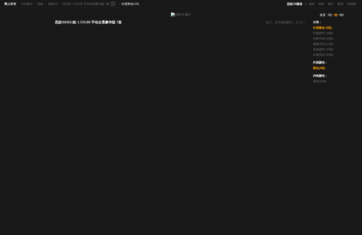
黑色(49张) (320, 81)
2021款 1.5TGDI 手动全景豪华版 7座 (85, 4)
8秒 (341, 15)
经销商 (351, 4)
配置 (341, 4)
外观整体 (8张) (322, 27)
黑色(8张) (319, 68)
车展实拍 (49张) (323, 55)
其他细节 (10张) (323, 49)
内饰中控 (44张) (323, 38)
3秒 (330, 15)
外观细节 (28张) (323, 33)
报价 (312, 4)
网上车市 (10, 4)
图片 (331, 4)
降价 (321, 4)
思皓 (40, 4)
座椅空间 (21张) (323, 44)
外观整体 (127, 4)
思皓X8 (53, 4)
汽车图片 (27, 4)
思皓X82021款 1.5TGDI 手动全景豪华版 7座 (88, 22)
